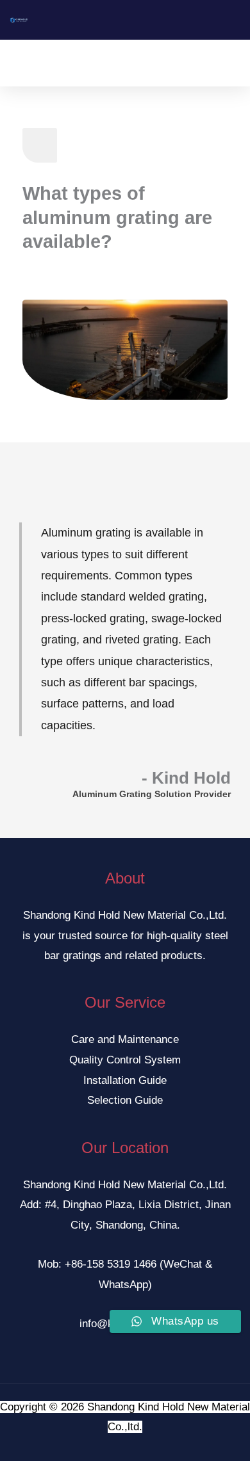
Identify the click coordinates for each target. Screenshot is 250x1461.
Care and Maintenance (125, 1039)
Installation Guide (125, 1080)
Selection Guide (125, 1100)
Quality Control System (125, 1060)
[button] (116, 63)
